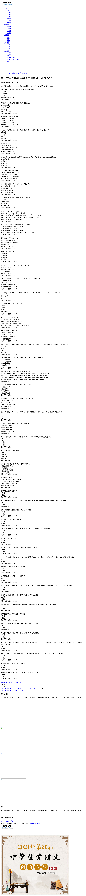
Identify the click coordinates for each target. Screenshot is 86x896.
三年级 (9, 16)
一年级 (9, 12)
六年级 (9, 22)
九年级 (9, 33)
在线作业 (10, 53)
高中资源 (6, 35)
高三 (8, 41)
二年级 (9, 14)
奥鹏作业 (6, 51)
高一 (8, 37)
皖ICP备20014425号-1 (36, 823)
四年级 (9, 18)
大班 (8, 49)
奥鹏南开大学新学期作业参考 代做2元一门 (13, 682)
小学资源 (6, 10)
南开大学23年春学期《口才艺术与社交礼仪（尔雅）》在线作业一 (20, 688)
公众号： (3, 821)
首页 (5, 8)
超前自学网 (12, 73)
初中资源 (6, 25)
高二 (8, 39)
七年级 (9, 29)
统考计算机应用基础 (13, 59)
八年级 (9, 31)
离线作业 (10, 55)
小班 (8, 45)
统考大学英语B (11, 57)
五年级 (9, 20)
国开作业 (6, 61)
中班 (8, 47)
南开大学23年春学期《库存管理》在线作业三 (14, 690)
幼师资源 (6, 43)
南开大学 (18, 73)
